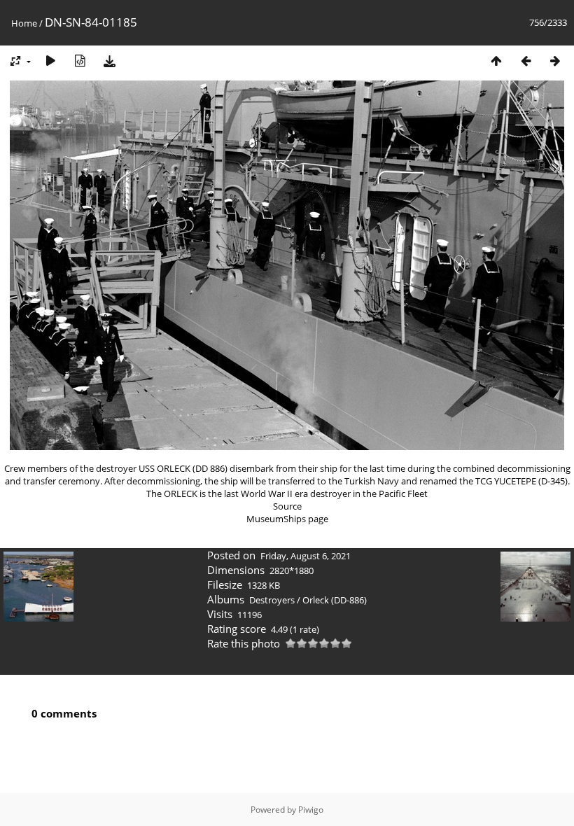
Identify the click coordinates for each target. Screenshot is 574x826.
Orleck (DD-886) (334, 600)
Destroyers (272, 600)
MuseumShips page (287, 518)
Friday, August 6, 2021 (305, 556)
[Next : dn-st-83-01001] (555, 60)
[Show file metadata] (79, 60)
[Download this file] (109, 60)
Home (24, 23)
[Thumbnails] (496, 60)
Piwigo (310, 810)
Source (287, 506)
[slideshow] (50, 60)
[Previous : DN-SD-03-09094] (525, 60)
